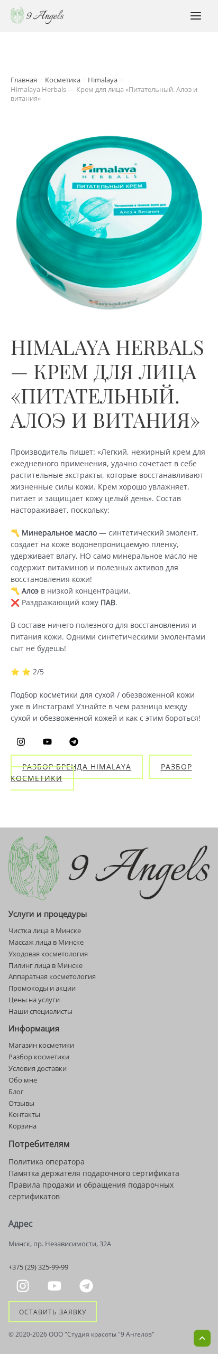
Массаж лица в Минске (46, 942)
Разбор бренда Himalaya (76, 767)
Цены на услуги (34, 999)
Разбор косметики (38, 1056)
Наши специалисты (40, 1011)
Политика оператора (46, 1161)
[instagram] (24, 1285)
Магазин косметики (41, 1045)
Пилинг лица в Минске (45, 965)
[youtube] (56, 1285)
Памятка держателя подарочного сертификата (93, 1173)
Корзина (22, 1126)
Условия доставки (37, 1068)
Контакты (24, 1114)
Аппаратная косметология (52, 976)
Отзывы (21, 1103)
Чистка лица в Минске (44, 930)
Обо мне (22, 1080)
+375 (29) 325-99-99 (38, 1267)
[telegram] (88, 1285)
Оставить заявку (52, 1312)
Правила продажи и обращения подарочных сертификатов (91, 1190)
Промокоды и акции (42, 988)
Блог (16, 1091)
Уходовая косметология (48, 953)
